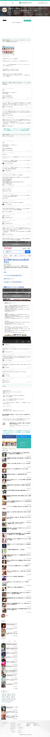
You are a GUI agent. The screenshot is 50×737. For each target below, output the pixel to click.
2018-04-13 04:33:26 (11, 347)
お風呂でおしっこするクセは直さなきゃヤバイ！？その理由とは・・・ (18, 582)
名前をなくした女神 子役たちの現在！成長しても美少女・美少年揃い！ (19, 512)
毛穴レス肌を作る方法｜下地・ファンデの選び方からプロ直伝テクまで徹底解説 (12, 712)
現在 (13, 695)
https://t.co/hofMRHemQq (7, 96)
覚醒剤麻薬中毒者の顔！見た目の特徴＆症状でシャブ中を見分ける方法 (19, 598)
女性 (10, 702)
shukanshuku (4, 187)
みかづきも (25, 569)
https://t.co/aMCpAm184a (7, 183)
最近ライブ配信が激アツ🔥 (17, 22)
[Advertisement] (16, 30)
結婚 (4, 696)
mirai (25, 520)
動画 (8, 696)
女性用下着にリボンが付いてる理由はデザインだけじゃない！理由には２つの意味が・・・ (19, 539)
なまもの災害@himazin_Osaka (8, 217)
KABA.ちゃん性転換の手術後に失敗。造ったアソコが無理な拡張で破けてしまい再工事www (19, 502)
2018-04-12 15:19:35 (11, 88)
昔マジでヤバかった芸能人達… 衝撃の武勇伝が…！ (16, 576)
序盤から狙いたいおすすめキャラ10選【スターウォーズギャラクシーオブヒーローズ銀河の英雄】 (19, 528)
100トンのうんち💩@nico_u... (8, 204)
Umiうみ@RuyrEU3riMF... (7, 170)
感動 (8, 700)
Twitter (4, 693)
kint (6, 614)
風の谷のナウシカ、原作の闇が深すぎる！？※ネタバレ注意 (17, 468)
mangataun (4, 88)
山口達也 (5, 699)
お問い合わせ (28, 724)
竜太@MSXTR (6, 198)
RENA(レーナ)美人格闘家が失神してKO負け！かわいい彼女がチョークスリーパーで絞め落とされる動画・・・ (19, 593)
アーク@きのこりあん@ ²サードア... (9, 351)
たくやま (12, 664)
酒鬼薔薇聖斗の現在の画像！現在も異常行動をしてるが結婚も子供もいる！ (19, 458)
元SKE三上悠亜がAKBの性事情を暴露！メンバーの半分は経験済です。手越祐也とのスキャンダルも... (12, 671)
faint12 (25, 531)
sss (14, 714)
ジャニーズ (5, 702)
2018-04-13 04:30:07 (11, 109)
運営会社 (27, 725)
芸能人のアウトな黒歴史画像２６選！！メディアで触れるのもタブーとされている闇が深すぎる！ (19, 604)
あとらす (26, 574)
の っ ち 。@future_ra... (7, 375)
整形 (8, 698)
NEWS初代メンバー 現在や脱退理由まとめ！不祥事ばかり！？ (11, 666)
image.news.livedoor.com (7, 56)
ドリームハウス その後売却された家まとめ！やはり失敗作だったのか (19, 506)
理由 (13, 696)
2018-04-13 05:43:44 (11, 173)
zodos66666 (4, 347)
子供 (4, 698)
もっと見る (15, 688)
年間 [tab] (14, 641)
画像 (9, 695)
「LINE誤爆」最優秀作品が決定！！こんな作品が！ (16, 549)
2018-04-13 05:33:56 (10, 193)
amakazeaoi (4, 378)
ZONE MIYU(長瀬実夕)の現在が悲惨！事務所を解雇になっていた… (19, 490)
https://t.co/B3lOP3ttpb (18, 209)
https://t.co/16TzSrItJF (12, 168)
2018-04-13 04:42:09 (11, 117)
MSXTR (3, 193)
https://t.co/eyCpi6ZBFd (16, 239)
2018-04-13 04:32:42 (11, 354)
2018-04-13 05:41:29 (11, 187)
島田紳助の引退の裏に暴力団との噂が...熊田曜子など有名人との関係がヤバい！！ (19, 496)
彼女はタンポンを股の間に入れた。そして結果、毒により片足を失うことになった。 (19, 571)
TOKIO (10, 699)
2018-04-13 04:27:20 (12, 370)
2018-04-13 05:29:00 (12, 200)
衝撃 (9, 693)
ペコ (25, 461)
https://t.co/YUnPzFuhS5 (12, 196)
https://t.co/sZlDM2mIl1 (7, 180)
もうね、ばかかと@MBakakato (8, 211)
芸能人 (4, 695)
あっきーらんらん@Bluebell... (8, 360)
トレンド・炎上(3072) (30, 14)
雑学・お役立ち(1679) (45, 14)
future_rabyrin (4, 370)
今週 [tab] (4, 641)
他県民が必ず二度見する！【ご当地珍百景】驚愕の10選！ (17, 474)
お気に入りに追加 (28, 20)
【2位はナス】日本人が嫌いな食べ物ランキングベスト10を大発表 (18, 463)
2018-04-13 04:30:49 (10, 362)
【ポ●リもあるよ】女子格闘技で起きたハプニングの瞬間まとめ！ (18, 565)
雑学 (4, 700)
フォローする (7, 88)
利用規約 (35, 724)
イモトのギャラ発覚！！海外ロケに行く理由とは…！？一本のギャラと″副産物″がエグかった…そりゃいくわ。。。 (19, 523)
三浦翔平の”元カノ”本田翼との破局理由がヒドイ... (16, 587)
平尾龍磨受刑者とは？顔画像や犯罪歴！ (11, 657)
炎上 (13, 693)
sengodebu (4, 173)
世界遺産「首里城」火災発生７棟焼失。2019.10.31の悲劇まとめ (11, 624)
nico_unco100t (4, 200)
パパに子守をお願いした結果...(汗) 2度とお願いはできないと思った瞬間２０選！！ (19, 518)
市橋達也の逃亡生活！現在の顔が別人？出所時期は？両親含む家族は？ (18, 485)
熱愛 (12, 700)
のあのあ (25, 472)
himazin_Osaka (4, 214)
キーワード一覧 (36, 723)
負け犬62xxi (25, 590)
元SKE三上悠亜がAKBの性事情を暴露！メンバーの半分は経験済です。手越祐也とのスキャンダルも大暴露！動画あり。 (19, 534)
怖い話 (13, 698)
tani (26, 612)
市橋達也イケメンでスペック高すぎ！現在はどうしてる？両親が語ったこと (19, 545)
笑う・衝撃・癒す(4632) (38, 14)
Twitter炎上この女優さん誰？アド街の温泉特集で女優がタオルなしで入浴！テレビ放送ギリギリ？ (19, 609)
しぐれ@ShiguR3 (6, 344)
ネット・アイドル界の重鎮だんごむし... (9, 184)
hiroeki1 (3, 362)
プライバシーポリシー (37, 725)
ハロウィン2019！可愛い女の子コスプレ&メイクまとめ (11, 629)
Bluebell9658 (4, 354)
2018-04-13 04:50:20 (12, 214)
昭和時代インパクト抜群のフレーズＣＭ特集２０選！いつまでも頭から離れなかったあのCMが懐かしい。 (12, 716)
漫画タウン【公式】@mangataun (8, 97)
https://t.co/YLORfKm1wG (7, 179)
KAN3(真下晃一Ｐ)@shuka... (8, 190)
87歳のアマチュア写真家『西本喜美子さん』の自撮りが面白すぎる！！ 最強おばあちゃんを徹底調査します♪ (18, 453)
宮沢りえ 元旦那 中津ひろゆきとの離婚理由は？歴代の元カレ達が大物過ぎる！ (19, 561)
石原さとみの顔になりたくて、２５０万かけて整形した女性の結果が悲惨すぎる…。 (19, 480)
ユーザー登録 (40, 2)
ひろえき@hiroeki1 (6, 367)
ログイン (45, 2)
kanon (13, 626)
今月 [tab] (9, 641)
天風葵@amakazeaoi (7, 381)
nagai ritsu (25, 499)
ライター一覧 (28, 723)
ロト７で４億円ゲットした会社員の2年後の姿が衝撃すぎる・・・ (11, 684)
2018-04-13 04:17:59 (11, 378)
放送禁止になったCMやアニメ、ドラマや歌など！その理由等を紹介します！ (11, 662)
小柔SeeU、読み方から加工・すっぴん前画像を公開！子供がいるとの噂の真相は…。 (19, 555)
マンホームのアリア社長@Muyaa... (8, 163)
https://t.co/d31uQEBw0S (12, 161)
